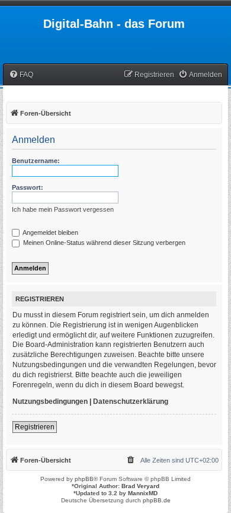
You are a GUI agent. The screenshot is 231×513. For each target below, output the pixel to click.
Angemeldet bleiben (49, 232)
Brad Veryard (140, 486)
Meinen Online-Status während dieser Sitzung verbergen (103, 242)
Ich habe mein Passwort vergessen (63, 209)
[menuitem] (21, 75)
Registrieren (34, 427)
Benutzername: (36, 160)
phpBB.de (157, 500)
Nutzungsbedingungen (50, 401)
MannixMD (143, 493)
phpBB (84, 479)
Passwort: (27, 187)
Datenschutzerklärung (130, 401)
